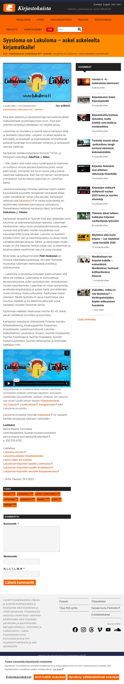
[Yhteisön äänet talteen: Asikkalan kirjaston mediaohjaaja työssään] (83, 215)
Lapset (40, 19)
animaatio (27, 499)
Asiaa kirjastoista (61, 19)
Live (50, 29)
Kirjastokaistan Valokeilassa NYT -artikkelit (30, 53)
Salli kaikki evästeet (50, 677)
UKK (119, 4)
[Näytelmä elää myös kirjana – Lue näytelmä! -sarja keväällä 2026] (83, 237)
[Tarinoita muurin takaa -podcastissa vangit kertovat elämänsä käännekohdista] (83, 143)
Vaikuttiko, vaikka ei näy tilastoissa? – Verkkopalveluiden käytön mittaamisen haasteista (103, 297)
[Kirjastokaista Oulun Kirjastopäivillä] (83, 99)
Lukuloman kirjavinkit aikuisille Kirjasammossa (30, 471)
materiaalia (43, 414)
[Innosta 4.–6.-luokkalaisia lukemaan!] (83, 82)
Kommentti (11, 523)
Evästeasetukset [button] (100, 614)
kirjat (9, 494)
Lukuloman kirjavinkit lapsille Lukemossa (26, 463)
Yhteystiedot (98, 601)
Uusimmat (84, 67)
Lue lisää (57, 669)
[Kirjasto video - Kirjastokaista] (9, 7)
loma (56, 499)
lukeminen (25, 494)
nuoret (43, 499)
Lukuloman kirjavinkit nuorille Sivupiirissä (27, 467)
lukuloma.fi (25, 200)
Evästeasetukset (18, 677)
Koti (8, 20)
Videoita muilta (103, 19)
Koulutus (83, 19)
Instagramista (47, 404)
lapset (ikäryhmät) (48, 494)
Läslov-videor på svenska (17, 459)
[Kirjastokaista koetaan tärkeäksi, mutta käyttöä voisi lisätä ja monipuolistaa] (83, 117)
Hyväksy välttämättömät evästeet (94, 677)
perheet (10, 504)
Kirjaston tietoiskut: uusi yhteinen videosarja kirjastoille (104, 170)
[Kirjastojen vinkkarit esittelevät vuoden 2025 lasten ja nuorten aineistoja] (83, 190)
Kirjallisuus (23, 19)
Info (113, 4)
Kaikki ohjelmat (33, 29)
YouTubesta (10, 404)
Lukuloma (11, 499)
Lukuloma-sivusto (13, 452)
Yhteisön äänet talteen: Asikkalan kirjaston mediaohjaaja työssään (105, 217)
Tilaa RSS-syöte (68, 608)
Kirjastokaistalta (50, 400)
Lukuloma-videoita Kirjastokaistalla (23, 456)
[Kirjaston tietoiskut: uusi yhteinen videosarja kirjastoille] (83, 168)
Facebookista (27, 404)
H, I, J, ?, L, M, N (14, 568)
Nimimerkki (10, 556)
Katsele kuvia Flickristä (104, 608)
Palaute (63, 601)
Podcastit (12, 29)
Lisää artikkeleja (86, 319)
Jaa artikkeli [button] (62, 105)
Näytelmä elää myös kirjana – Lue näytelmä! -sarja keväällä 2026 (105, 238)
